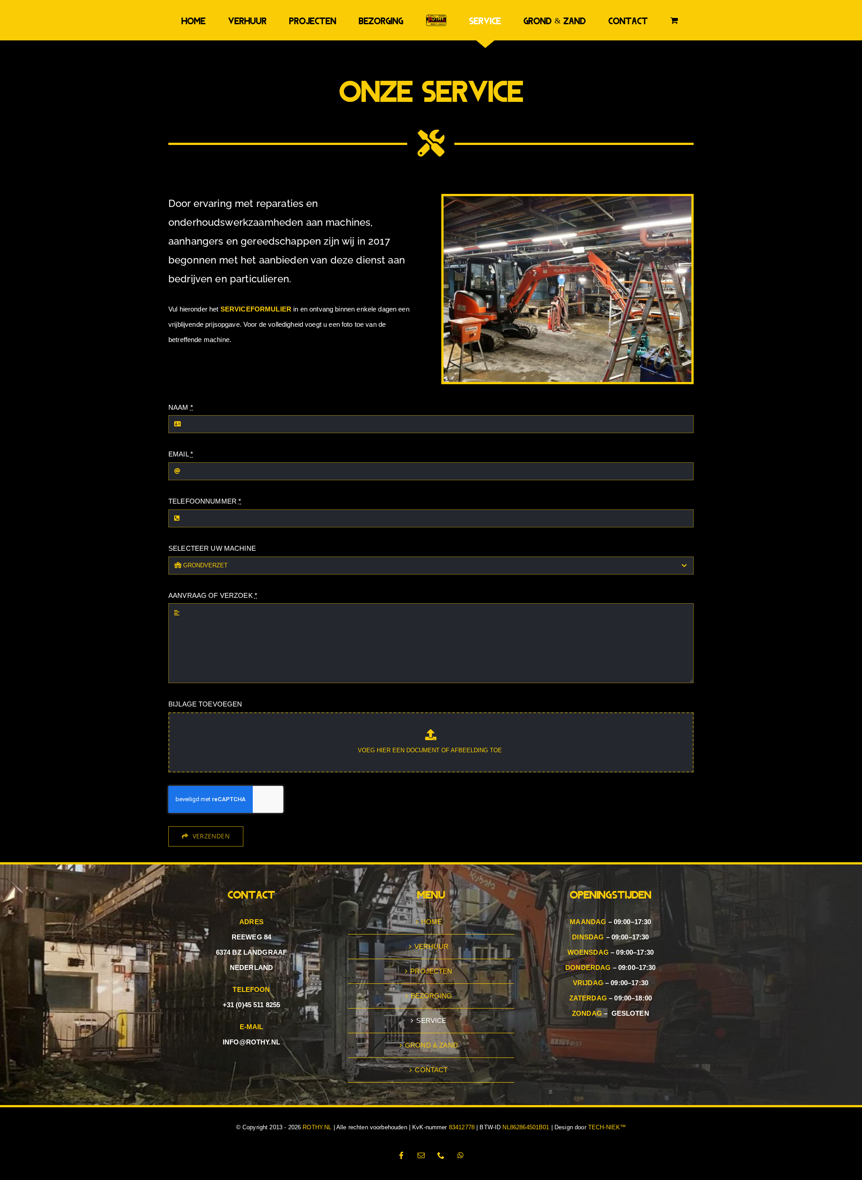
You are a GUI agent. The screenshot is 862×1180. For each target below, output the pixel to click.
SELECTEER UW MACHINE (212, 586)
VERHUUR (431, 984)
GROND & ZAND (431, 1083)
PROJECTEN (431, 1009)
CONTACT (431, 1107)
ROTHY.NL (317, 1165)
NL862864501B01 (525, 1165)
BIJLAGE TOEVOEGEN (205, 742)
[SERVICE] (567, 237)
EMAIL (180, 492)
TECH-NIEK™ (607, 1165)
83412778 (462, 1165)
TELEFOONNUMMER (204, 539)
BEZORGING (431, 1033)
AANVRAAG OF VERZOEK (212, 633)
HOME (431, 959)
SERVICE (431, 1058)
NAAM (180, 445)
